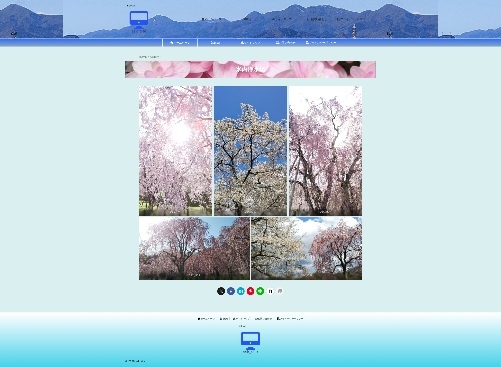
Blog (217, 42)
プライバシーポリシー (322, 42)
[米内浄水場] (241, 291)
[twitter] (221, 291)
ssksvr (242, 326)
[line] (260, 291)
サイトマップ (252, 42)
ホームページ (182, 42)
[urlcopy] (280, 291)
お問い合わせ (287, 42)
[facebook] (231, 291)
